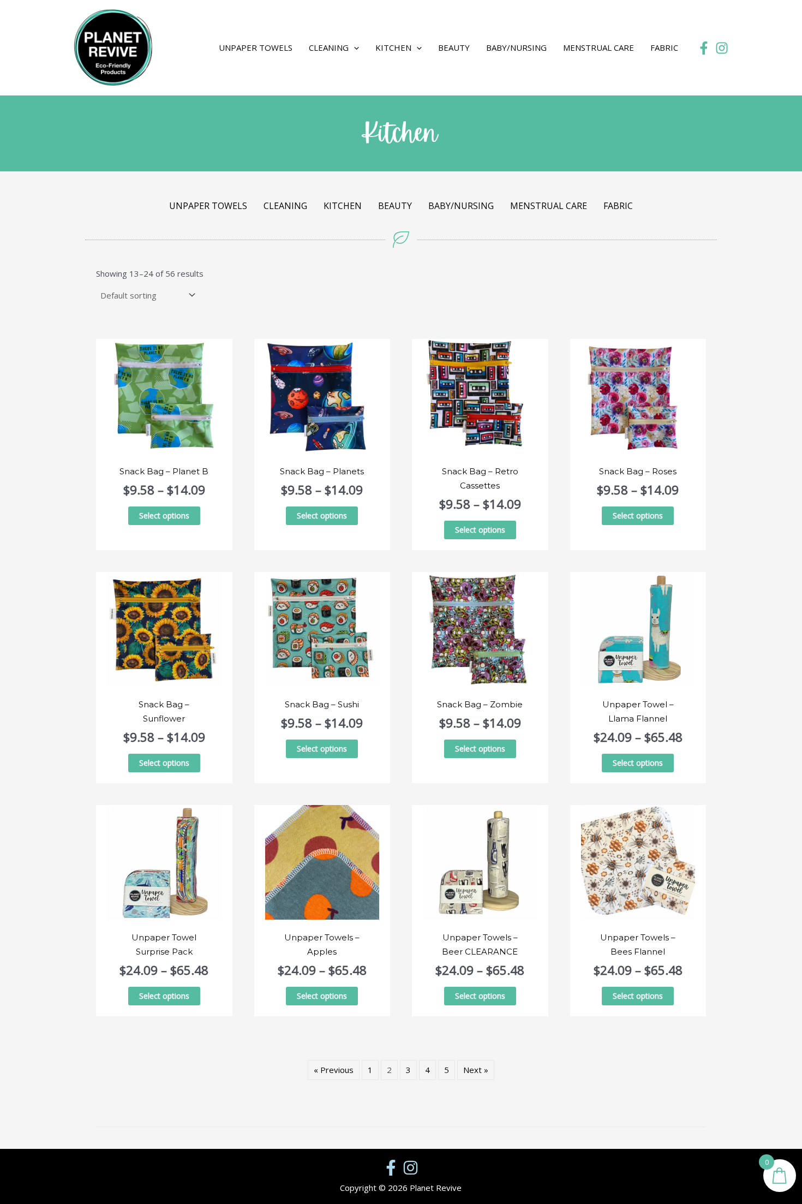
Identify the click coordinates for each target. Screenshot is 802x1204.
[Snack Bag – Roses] (638, 395)
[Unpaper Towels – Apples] (322, 861)
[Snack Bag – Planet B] (164, 395)
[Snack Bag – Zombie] (480, 628)
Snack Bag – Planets (322, 471)
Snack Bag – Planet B (163, 471)
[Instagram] (721, 48)
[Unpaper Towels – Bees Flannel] (638, 861)
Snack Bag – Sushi (322, 704)
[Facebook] (703, 48)
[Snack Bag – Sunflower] (164, 628)
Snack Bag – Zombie (480, 704)
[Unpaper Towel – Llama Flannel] (638, 628)
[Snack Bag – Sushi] (322, 628)
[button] (194, 48)
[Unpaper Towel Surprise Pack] (164, 861)
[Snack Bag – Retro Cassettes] (480, 395)
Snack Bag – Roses (638, 471)
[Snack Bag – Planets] (322, 395)
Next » (475, 1069)
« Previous (334, 1069)
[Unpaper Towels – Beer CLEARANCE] (480, 861)
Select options (164, 515)
